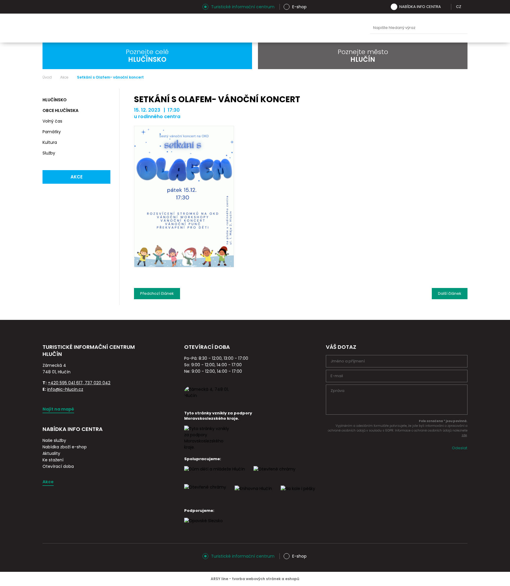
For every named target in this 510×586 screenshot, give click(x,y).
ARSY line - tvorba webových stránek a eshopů (255, 578)
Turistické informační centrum (242, 7)
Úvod (47, 77)
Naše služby (54, 440)
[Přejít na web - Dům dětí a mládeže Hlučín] (214, 474)
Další (450, 292)
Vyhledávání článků (419, 28)
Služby (48, 153)
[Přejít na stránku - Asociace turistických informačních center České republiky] (109, 361)
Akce (64, 77)
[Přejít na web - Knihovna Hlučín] (253, 494)
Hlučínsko (54, 100)
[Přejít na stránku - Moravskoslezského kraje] (207, 447)
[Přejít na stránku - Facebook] (57, 6)
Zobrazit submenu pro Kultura (105, 142)
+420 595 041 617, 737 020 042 (79, 383)
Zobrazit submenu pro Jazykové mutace (465, 7)
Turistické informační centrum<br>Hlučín (115, 28)
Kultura (49, 142)
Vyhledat (462, 28)
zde (464, 435)
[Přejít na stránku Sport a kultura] (274, 474)
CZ (458, 6)
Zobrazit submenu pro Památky (105, 132)
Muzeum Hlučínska (260, 28)
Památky (51, 132)
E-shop (299, 7)
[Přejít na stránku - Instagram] (46, 6)
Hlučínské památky (233, 28)
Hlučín (316, 28)
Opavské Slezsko (344, 28)
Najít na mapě (58, 409)
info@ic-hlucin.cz (65, 389)
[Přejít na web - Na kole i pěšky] (298, 494)
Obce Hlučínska (60, 110)
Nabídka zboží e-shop (64, 447)
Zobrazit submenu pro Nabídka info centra (445, 7)
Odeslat (459, 448)
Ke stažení (52, 460)
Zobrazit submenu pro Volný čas (105, 121)
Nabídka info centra (420, 6)
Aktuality (51, 453)
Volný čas (52, 121)
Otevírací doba (58, 466)
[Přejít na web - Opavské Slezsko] (203, 526)
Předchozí (157, 292)
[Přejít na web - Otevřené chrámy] (205, 492)
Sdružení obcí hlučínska (288, 28)
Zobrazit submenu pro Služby (105, 153)
